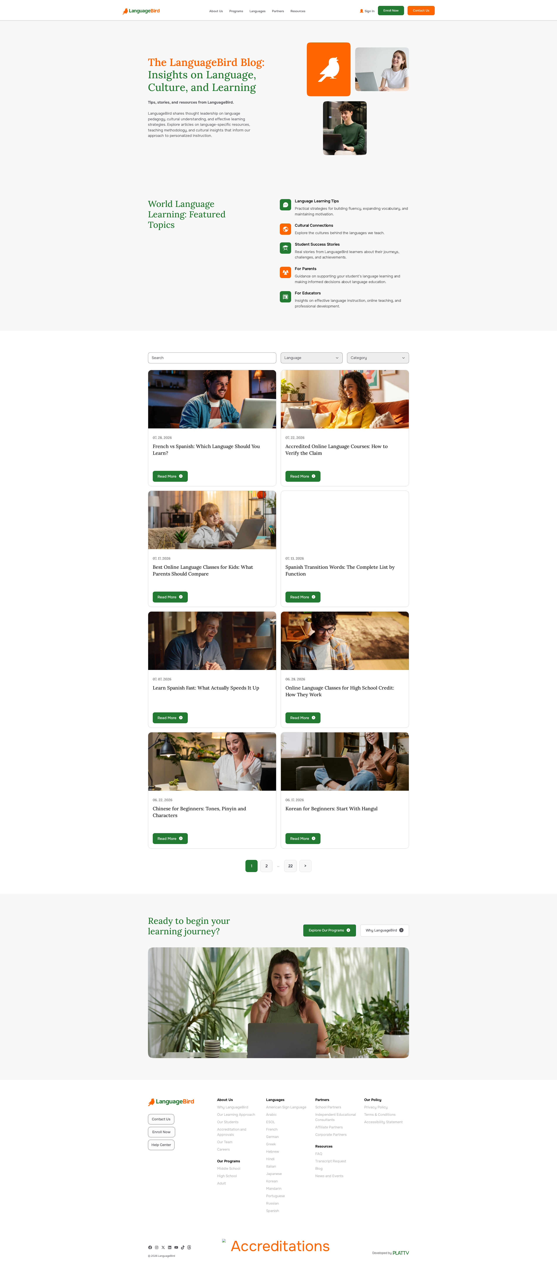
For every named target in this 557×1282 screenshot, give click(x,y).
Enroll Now (391, 10)
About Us (216, 11)
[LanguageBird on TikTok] (184, 1247)
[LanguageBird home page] (140, 11)
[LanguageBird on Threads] (190, 1247)
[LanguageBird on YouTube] (177, 1247)
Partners (278, 11)
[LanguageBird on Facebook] (151, 1247)
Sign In (369, 11)
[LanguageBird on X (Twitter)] (164, 1247)
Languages (257, 11)
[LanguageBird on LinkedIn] (171, 1247)
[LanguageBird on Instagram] (157, 1247)
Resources (297, 11)
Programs (236, 11)
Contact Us (421, 10)
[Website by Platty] (390, 1253)
